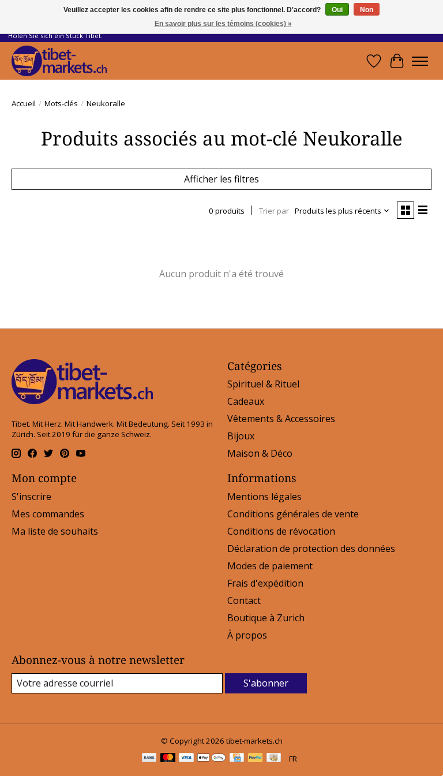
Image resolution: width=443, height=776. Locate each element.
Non (366, 10)
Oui (337, 10)
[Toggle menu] (419, 61)
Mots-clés (61, 103)
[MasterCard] (167, 758)
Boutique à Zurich (266, 617)
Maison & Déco (259, 453)
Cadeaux (245, 401)
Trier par (274, 211)
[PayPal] (255, 758)
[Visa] (186, 758)
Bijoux (240, 436)
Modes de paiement (270, 565)
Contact (244, 600)
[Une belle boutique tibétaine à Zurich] (59, 61)
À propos (247, 635)
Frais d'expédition (265, 583)
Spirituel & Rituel (263, 384)
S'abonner (265, 683)
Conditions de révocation (281, 531)
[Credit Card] (237, 758)
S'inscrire (31, 496)
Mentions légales (264, 496)
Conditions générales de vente (293, 514)
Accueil (24, 103)
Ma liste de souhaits (55, 531)
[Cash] (273, 758)
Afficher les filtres (221, 179)
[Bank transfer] (149, 758)
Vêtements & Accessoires (281, 418)
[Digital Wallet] (211, 758)
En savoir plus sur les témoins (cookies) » (223, 24)
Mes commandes (48, 514)
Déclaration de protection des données (311, 548)
